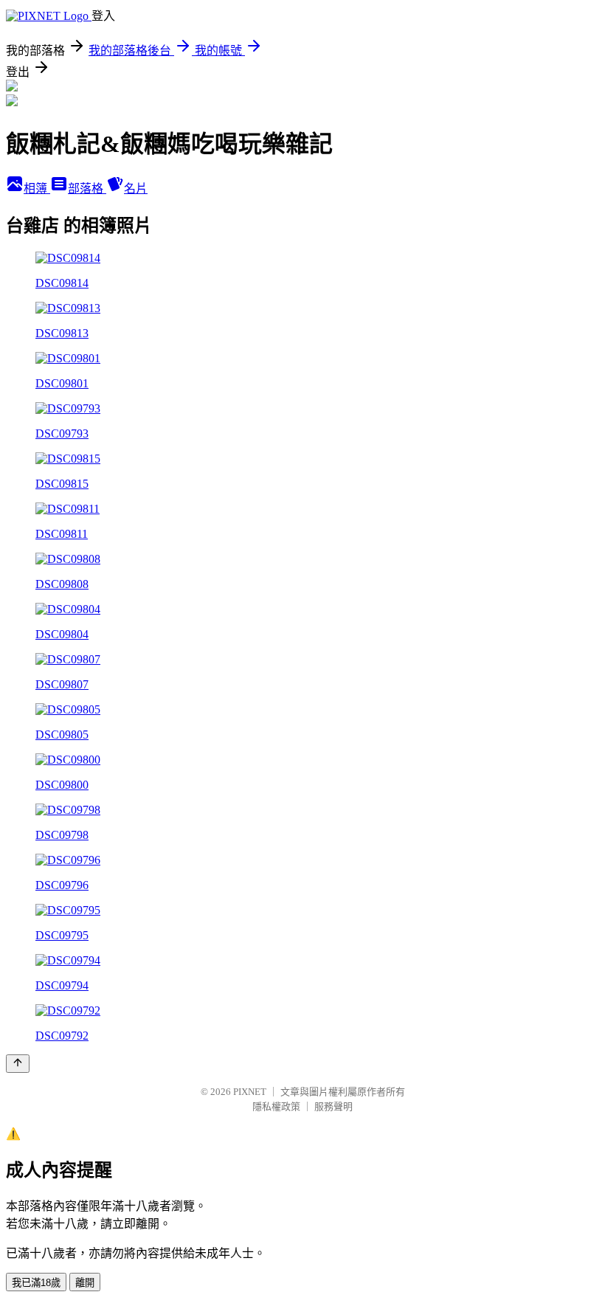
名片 (136, 188)
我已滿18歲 (36, 1282)
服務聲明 (333, 1106)
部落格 (87, 188)
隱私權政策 (276, 1106)
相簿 (37, 188)
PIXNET (249, 1091)
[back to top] (18, 1063)
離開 (84, 1282)
